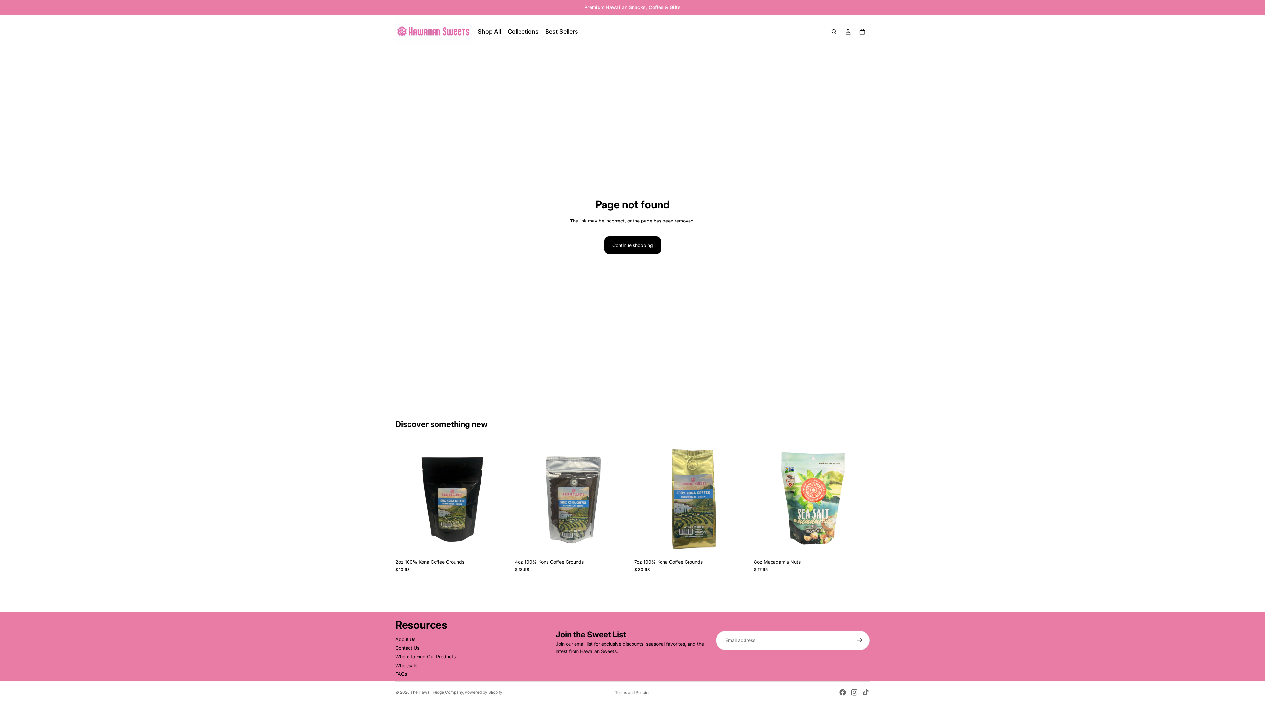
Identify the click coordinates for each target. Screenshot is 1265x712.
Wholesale (406, 665)
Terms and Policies (632, 692)
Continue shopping (632, 245)
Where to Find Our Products (425, 657)
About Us (405, 639)
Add (506, 545)
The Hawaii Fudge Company (436, 692)
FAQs (401, 674)
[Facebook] (843, 692)
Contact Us (407, 648)
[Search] (834, 31)
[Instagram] (854, 692)
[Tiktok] (866, 692)
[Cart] (862, 31)
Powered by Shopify (483, 692)
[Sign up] (860, 640)
